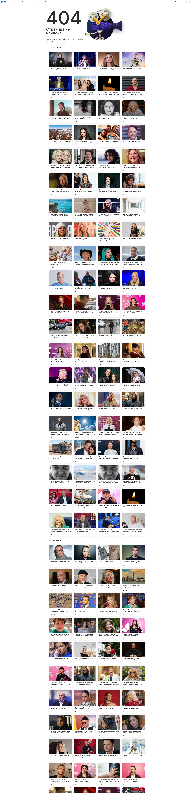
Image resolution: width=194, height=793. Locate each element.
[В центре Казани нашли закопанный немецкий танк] (109, 653)
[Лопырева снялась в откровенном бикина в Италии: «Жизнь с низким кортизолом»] (85, 233)
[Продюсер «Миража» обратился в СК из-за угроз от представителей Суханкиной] (85, 621)
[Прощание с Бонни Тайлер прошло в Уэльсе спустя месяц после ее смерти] (109, 621)
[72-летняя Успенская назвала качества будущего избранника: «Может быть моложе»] (85, 403)
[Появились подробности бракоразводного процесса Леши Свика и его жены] (60, 184)
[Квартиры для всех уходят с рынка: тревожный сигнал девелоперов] (109, 354)
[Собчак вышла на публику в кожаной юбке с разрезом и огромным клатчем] (133, 378)
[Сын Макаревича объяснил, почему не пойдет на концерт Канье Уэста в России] (60, 427)
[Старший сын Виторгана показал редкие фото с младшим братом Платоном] (109, 136)
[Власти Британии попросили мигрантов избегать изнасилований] (133, 677)
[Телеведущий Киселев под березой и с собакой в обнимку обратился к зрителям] (60, 677)
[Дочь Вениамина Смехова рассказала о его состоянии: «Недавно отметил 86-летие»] (60, 500)
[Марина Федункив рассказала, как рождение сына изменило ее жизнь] (133, 160)
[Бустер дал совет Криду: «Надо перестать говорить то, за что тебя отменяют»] (60, 597)
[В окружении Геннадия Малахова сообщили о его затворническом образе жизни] (133, 524)
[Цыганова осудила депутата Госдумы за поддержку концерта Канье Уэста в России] (109, 677)
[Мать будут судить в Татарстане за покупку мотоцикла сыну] (60, 330)
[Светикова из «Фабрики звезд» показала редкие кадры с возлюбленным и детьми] (85, 330)
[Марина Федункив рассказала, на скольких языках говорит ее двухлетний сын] (133, 701)
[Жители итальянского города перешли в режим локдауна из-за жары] (85, 427)
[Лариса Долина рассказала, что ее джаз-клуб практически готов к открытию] (60, 524)
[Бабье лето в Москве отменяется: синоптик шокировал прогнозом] (109, 330)
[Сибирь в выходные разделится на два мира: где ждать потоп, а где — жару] (85, 597)
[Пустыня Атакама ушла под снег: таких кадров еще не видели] (60, 136)
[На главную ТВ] (4, 2)
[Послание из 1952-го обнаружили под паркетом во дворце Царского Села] (60, 701)
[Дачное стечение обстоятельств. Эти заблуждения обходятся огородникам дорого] (133, 330)
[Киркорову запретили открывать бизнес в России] (109, 209)
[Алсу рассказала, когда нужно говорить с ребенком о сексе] (60, 621)
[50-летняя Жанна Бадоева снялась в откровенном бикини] (109, 726)
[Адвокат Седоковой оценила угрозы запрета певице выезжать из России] (60, 233)
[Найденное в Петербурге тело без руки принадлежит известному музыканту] (60, 476)
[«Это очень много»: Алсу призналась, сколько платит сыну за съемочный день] (60, 774)
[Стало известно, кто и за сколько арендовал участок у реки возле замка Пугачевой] (133, 774)
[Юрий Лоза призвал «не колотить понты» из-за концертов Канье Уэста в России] (85, 160)
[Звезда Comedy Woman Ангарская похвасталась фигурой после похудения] (60, 573)
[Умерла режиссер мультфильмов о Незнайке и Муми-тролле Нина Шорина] (60, 111)
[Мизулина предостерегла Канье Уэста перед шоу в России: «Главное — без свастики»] (133, 281)
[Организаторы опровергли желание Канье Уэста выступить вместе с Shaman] (133, 451)
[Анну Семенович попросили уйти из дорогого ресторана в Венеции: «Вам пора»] (60, 306)
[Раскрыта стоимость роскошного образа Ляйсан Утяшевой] (109, 281)
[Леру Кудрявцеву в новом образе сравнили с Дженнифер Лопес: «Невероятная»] (109, 427)
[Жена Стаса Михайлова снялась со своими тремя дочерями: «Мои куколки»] (85, 87)
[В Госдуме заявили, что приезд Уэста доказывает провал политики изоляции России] (85, 774)
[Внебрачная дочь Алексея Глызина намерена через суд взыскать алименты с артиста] (85, 63)
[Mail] (2, 2)
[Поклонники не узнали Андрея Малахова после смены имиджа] (109, 184)
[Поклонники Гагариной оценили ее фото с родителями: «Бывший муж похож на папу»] (60, 160)
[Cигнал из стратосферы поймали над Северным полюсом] (85, 476)
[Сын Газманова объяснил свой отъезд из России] (85, 653)
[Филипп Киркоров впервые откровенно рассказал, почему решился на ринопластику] (60, 548)
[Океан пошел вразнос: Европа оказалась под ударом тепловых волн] (60, 209)
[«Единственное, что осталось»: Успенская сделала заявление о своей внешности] (109, 403)
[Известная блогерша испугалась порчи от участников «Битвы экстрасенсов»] (133, 573)
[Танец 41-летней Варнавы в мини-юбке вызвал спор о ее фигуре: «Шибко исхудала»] (85, 209)
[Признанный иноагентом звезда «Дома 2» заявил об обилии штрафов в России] (60, 726)
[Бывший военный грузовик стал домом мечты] (60, 451)
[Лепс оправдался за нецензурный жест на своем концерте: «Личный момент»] (60, 403)
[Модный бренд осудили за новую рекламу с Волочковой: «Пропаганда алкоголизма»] (60, 281)
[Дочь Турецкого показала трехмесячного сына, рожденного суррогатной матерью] (85, 354)
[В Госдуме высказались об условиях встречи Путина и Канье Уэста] (85, 281)
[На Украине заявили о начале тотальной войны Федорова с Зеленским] (133, 750)
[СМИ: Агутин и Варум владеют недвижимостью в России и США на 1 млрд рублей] (109, 774)
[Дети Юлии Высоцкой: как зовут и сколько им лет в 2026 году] (109, 63)
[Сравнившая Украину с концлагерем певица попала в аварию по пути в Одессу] (85, 378)
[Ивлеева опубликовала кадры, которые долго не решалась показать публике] (109, 750)
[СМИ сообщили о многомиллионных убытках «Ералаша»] (133, 548)
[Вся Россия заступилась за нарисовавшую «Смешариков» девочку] (109, 233)
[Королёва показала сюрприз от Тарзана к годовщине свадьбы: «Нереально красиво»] (109, 378)
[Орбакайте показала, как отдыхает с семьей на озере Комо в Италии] (85, 257)
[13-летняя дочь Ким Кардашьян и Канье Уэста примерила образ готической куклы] (109, 257)
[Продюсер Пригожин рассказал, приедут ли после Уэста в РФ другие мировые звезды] (133, 257)
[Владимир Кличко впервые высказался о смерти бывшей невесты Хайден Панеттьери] (133, 653)
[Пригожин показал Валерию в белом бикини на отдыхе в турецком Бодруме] (85, 750)
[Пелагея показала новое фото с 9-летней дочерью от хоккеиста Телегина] (109, 701)
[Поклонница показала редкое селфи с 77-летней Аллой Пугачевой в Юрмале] (133, 111)
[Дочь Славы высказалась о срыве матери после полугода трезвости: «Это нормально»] (133, 136)
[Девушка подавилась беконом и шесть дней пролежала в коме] (133, 209)
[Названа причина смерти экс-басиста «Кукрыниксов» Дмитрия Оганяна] (109, 476)
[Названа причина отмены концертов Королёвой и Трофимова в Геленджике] (133, 726)
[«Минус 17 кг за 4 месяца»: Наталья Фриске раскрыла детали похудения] (60, 354)
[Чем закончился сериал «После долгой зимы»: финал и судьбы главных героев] (85, 451)
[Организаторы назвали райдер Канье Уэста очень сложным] (133, 403)
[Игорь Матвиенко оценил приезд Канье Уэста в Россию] (85, 524)
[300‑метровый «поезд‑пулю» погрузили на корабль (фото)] (85, 500)
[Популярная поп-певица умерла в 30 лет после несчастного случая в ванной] (133, 500)
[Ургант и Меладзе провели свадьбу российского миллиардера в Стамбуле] (85, 701)
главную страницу (63, 41)
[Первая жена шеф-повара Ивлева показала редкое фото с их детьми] (85, 677)
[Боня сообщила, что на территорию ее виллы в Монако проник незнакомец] (85, 184)
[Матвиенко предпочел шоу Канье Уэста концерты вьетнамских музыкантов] (109, 500)
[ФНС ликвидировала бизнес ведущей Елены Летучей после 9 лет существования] (133, 427)
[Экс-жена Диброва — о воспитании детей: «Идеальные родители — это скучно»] (109, 451)
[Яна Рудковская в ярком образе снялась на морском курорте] (133, 233)
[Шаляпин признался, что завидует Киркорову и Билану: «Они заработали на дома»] (133, 184)
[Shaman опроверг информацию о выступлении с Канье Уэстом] (60, 378)
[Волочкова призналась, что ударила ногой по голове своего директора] (133, 87)
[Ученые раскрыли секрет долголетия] (60, 257)
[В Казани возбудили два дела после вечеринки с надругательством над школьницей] (85, 111)
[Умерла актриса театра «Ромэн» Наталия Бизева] (109, 111)
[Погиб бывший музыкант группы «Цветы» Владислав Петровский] (109, 87)
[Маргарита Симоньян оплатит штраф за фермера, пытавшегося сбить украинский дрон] (60, 750)
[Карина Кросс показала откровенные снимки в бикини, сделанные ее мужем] (109, 306)
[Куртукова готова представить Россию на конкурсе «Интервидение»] (133, 306)
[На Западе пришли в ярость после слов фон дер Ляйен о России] (60, 87)
